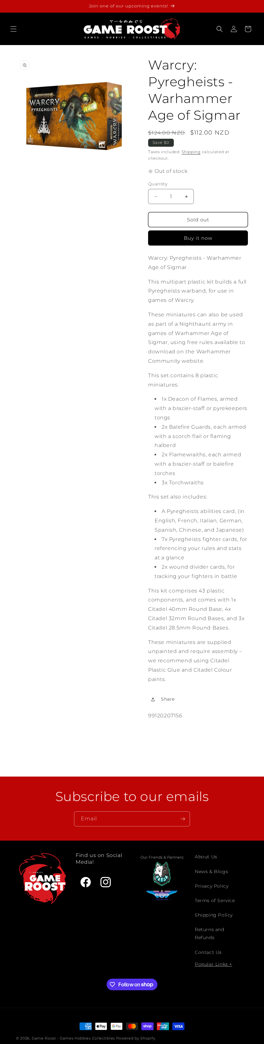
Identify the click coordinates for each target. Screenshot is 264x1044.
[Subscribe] (182, 818)
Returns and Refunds (209, 933)
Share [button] (168, 699)
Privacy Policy (211, 886)
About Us (206, 857)
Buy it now (198, 238)
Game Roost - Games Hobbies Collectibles (73, 1038)
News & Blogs (211, 871)
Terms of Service (215, 900)
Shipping (191, 151)
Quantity (157, 183)
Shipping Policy (214, 915)
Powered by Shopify (136, 1038)
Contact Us (208, 952)
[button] (13, 29)
